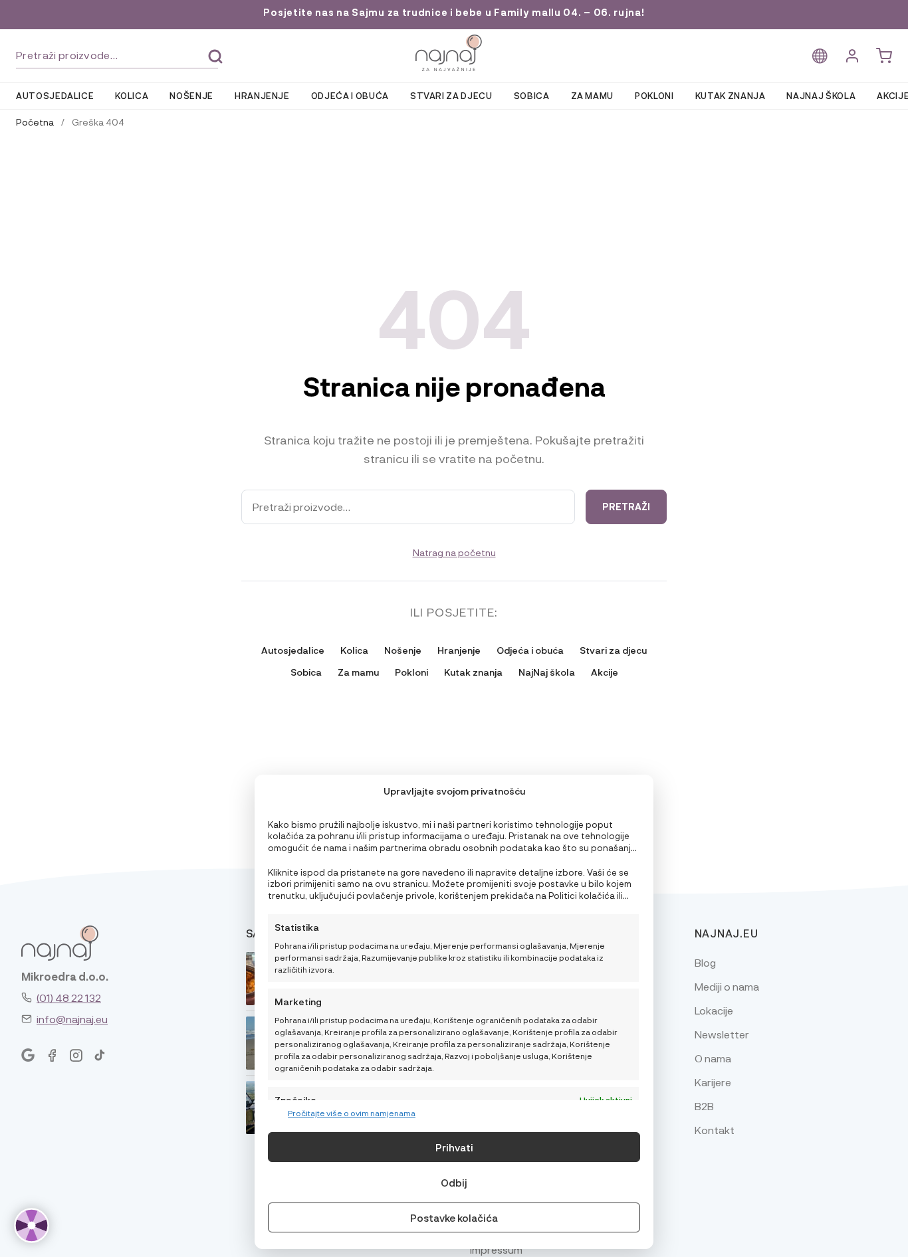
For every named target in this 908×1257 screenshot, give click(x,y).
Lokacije (714, 1010)
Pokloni (654, 95)
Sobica (532, 95)
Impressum (496, 1249)
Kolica (131, 95)
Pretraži (215, 56)
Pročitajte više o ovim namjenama (351, 1113)
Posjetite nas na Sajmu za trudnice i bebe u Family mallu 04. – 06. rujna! (453, 12)
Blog (705, 962)
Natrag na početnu (454, 552)
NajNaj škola (820, 95)
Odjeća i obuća (350, 95)
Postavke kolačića (454, 1217)
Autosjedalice (55, 95)
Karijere (713, 1082)
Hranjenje (262, 95)
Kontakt (715, 1130)
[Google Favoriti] (28, 1055)
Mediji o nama (727, 986)
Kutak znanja (730, 95)
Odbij (454, 1182)
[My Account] (852, 56)
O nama (713, 1058)
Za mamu (592, 95)
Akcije (604, 672)
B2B (704, 1106)
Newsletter (722, 1034)
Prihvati (454, 1147)
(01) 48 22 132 (69, 998)
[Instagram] (75, 1055)
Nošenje (191, 95)
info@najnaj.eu (72, 1019)
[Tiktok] (99, 1055)
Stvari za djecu (451, 95)
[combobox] (117, 55)
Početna (35, 122)
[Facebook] (51, 1055)
